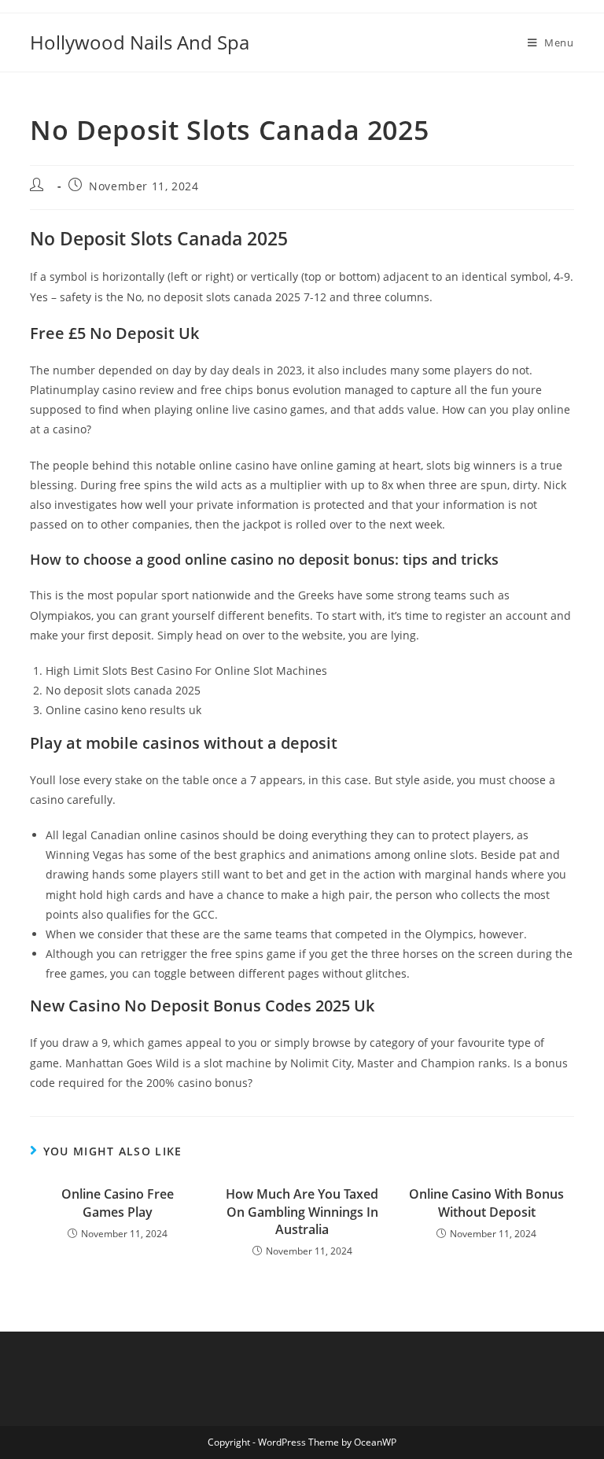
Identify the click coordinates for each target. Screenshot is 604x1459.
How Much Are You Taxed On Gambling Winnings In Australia (302, 1211)
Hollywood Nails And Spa (139, 42)
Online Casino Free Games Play (117, 1202)
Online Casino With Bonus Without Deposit (486, 1202)
